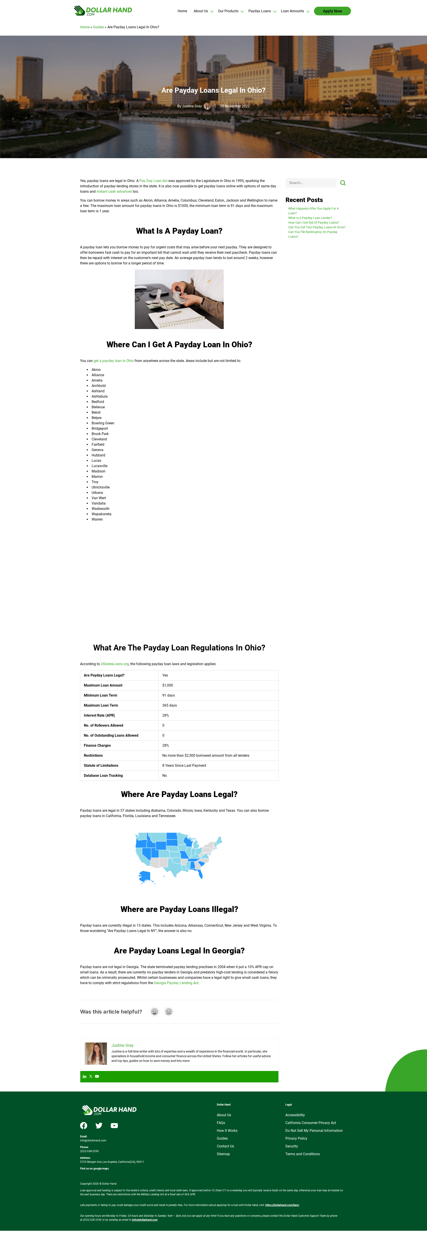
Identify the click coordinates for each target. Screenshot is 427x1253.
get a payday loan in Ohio (114, 361)
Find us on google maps (94, 1168)
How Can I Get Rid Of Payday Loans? (313, 222)
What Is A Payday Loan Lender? (310, 218)
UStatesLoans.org (115, 664)
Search (343, 183)
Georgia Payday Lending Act (176, 983)
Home (84, 27)
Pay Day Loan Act (153, 181)
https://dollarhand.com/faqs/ (282, 1205)
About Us (224, 1115)
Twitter (99, 1125)
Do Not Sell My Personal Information (314, 1130)
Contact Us (225, 1146)
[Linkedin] (85, 1076)
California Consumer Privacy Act (310, 1123)
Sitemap (223, 1154)
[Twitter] (91, 1076)
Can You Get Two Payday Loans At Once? (317, 227)
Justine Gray (192, 106)
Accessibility (295, 1115)
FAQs (221, 1123)
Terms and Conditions (302, 1154)
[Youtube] (97, 1076)
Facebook (83, 1125)
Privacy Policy (296, 1138)
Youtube (114, 1125)
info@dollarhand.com (93, 1140)
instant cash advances (114, 191)
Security (291, 1146)
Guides (98, 27)
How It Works (227, 1130)
